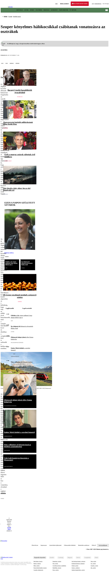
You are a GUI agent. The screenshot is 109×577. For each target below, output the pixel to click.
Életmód (39, 10)
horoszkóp (7, 450)
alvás (2, 63)
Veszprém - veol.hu (94, 565)
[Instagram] (103, 541)
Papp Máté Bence (8, 466)
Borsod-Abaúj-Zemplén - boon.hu (40, 567)
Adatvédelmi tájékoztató (55, 545)
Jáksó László (7, 161)
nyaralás (19, 96)
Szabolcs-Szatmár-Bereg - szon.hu (78, 570)
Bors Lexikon (64, 3)
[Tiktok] (99, 541)
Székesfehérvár (96, 3)
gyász (23, 268)
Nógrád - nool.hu (75, 565)
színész (20, 301)
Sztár (26, 10)
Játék (56, 3)
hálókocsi (12, 63)
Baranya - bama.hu (37, 563)
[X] (2, 70)
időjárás (5, 194)
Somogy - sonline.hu (76, 567)
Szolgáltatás (87, 557)
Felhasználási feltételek (70, 545)
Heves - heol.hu (56, 570)
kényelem (17, 63)
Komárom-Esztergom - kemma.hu (78, 563)
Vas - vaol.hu (93, 563)
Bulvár (78, 557)
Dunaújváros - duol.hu (57, 561)
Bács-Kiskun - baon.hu (38, 561)
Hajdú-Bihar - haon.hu (57, 567)
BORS (5, 16)
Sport (32, 10)
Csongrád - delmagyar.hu (38, 570)
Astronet (54, 10)
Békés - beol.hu (36, 565)
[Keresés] (106, 10)
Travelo (46, 10)
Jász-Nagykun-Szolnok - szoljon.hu (78, 561)
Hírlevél (94, 545)
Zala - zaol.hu (93, 567)
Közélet (52, 557)
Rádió (96, 557)
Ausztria (4, 50)
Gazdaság (60, 557)
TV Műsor (73, 10)
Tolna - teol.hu (93, 561)
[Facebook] (107, 541)
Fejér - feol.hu (55, 563)
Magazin (70, 557)
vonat (6, 63)
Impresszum (44, 545)
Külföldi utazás (17, 16)
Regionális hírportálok (39, 557)
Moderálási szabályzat (83, 545)
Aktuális (19, 10)
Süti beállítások (103, 545)
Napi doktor (63, 10)
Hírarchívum (35, 545)
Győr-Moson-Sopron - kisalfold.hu (59, 565)
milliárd (5, 128)
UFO (6, 268)
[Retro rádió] (74, 4)
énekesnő (7, 256)
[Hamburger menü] (4, 10)
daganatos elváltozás (17, 342)
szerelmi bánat (15, 356)
